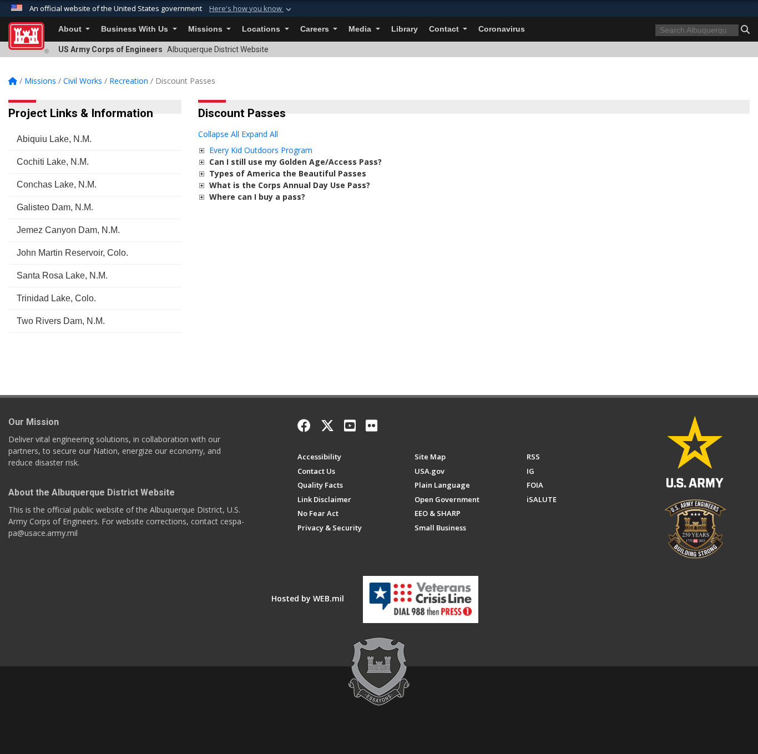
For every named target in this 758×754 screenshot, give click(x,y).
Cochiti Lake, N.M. (53, 161)
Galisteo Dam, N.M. (55, 207)
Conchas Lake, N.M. (57, 184)
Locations (262, 29)
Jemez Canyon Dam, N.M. (68, 230)
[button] (251, 8)
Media (360, 29)
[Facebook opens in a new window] (304, 426)
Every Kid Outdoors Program (260, 150)
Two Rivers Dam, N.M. (61, 321)
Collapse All (218, 134)
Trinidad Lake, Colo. (56, 298)
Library (404, 29)
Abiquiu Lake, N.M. (54, 139)
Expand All (259, 134)
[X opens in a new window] (327, 426)
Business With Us (135, 29)
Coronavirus (501, 29)
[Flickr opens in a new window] (371, 426)
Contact (445, 29)
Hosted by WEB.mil (307, 598)
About (71, 29)
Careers (315, 29)
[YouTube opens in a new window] (350, 426)
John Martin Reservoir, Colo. (72, 252)
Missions (206, 29)
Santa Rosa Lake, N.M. (62, 275)
